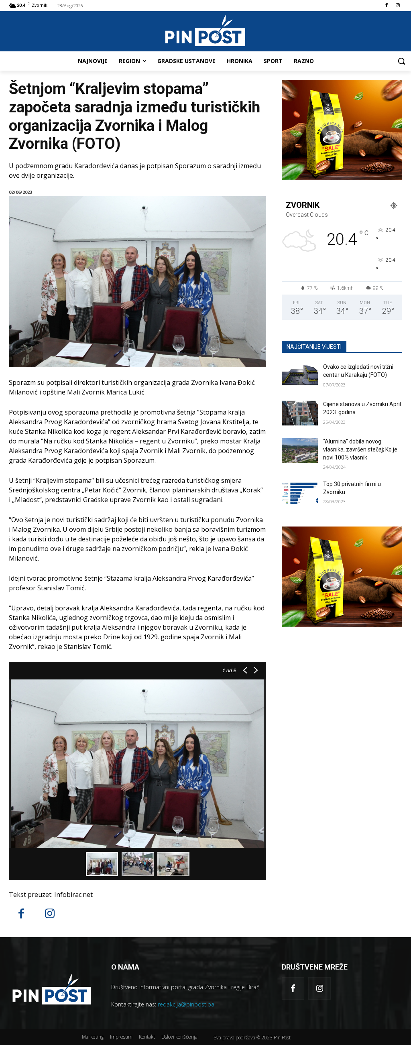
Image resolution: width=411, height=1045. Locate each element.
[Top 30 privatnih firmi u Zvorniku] (300, 493)
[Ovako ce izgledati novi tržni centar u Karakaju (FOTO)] (300, 375)
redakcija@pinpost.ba (186, 1004)
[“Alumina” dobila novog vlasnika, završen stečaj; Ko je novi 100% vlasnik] (300, 450)
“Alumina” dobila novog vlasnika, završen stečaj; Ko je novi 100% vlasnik (360, 449)
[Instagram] (397, 5)
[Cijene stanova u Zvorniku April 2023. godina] (300, 413)
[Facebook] (386, 5)
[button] (401, 61)
